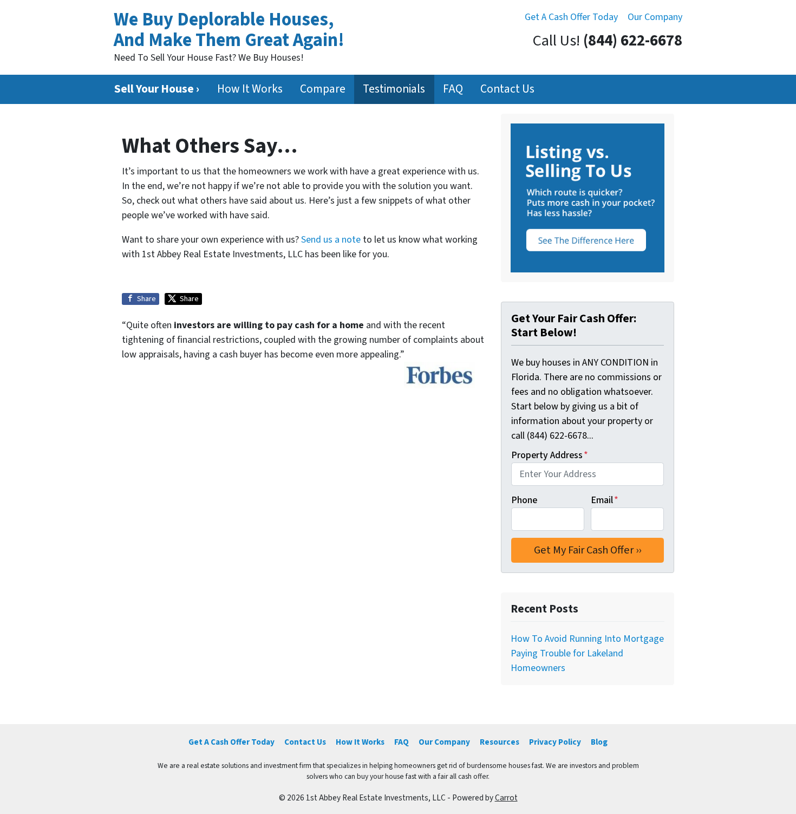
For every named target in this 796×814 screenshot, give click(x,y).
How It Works (250, 89)
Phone (524, 500)
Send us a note (331, 239)
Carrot (506, 798)
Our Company (655, 17)
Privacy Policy (555, 742)
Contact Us (507, 89)
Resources (499, 742)
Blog (599, 742)
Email (604, 500)
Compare (322, 89)
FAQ (453, 89)
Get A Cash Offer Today (571, 17)
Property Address (549, 455)
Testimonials (394, 89)
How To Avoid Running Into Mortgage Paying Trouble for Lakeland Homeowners (587, 653)
